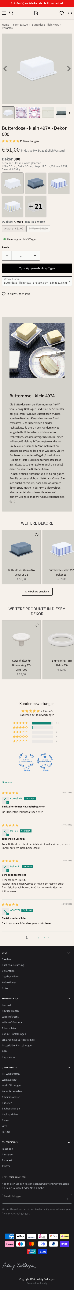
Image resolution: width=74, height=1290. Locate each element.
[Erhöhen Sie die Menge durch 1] (35, 256)
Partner (6, 1132)
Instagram (7, 1154)
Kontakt (6, 1005)
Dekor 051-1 (21, 575)
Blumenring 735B (62, 661)
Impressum (8, 1057)
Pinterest (7, 1160)
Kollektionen (9, 982)
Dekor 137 (62, 575)
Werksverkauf (9, 1080)
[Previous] (5, 68)
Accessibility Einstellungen (17, 1045)
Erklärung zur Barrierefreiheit (18, 1040)
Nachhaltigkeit (10, 1114)
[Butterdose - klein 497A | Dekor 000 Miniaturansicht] (8, 113)
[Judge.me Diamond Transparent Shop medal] (45, 761)
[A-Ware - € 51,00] (14, 233)
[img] (10, 793)
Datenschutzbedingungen (15, 1214)
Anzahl (5, 247)
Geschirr (6, 959)
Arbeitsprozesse (11, 1097)
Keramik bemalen (12, 1091)
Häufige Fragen (10, 1011)
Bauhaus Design (11, 1109)
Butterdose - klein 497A (45, 24)
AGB (4, 1051)
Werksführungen (11, 1085)
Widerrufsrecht (10, 1017)
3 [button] (38, 938)
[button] (11, 141)
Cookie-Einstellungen (14, 1034)
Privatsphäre (9, 1028)
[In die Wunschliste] (36, 534)
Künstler (7, 1103)
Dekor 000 (21, 670)
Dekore (6, 988)
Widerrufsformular (12, 1022)
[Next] (68, 68)
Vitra (4, 1126)
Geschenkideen (10, 977)
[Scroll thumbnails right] (69, 113)
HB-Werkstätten (11, 1074)
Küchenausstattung (13, 965)
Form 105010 (20, 24)
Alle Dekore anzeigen (37, 592)
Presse (5, 1120)
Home (5, 24)
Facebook (7, 1149)
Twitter (6, 1166)
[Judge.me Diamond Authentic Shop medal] (26, 761)
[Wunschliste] (62, 13)
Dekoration (8, 971)
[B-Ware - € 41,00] (38, 233)
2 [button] (32, 938)
